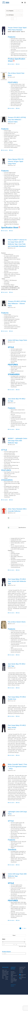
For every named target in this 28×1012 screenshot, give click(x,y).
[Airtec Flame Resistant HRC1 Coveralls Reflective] (4, 511)
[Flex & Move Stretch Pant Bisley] (4, 76)
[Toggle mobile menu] (25, 2)
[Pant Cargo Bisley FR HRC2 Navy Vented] (4, 728)
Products (4, 971)
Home (3, 970)
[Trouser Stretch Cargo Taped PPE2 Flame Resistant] (4, 31)
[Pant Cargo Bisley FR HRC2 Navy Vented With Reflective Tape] (4, 582)
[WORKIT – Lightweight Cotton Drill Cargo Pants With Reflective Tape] (4, 440)
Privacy (6, 976)
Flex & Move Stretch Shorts (16, 622)
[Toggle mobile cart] (22, 2)
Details (18, 64)
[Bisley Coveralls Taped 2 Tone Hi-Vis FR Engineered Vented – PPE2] (4, 767)
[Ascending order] (21, 10)
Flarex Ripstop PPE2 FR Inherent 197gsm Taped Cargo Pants (15, 161)
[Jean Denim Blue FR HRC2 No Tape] (4, 402)
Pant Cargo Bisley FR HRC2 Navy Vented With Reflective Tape (17, 581)
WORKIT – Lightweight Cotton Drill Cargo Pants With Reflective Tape (17, 441)
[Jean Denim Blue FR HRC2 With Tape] (4, 667)
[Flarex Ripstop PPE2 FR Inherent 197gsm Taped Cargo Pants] (4, 161)
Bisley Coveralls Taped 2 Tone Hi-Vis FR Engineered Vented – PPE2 (17, 767)
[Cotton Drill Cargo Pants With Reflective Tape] (4, 876)
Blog (3, 978)
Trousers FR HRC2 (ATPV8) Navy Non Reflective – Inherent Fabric (17, 120)
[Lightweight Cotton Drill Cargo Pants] (4, 814)
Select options (11, 64)
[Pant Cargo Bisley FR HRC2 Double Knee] (4, 700)
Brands (6, 972)
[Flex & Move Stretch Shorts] (4, 625)
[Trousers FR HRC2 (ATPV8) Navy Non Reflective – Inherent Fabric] (4, 119)
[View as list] (15, 18)
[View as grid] (12, 18)
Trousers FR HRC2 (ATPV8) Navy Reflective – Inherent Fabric (17, 303)
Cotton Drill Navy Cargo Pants (17, 340)
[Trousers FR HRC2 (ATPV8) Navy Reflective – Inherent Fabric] (4, 303)
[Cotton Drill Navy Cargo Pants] (4, 342)
